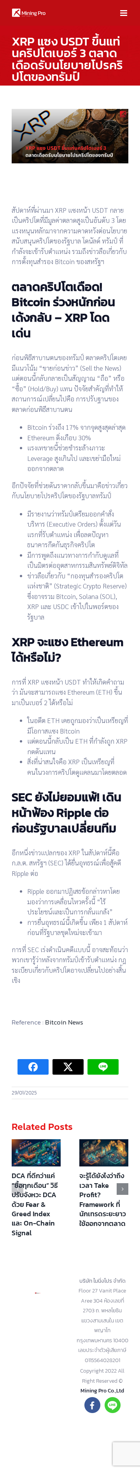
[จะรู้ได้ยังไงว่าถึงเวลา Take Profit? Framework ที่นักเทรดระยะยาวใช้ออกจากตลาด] (103, 1153)
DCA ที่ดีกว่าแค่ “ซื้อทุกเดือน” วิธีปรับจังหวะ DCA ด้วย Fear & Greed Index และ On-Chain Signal (35, 1204)
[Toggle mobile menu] (124, 13)
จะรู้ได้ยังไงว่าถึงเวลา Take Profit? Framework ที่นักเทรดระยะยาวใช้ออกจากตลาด (102, 1199)
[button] (17, 1189)
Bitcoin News (64, 1022)
